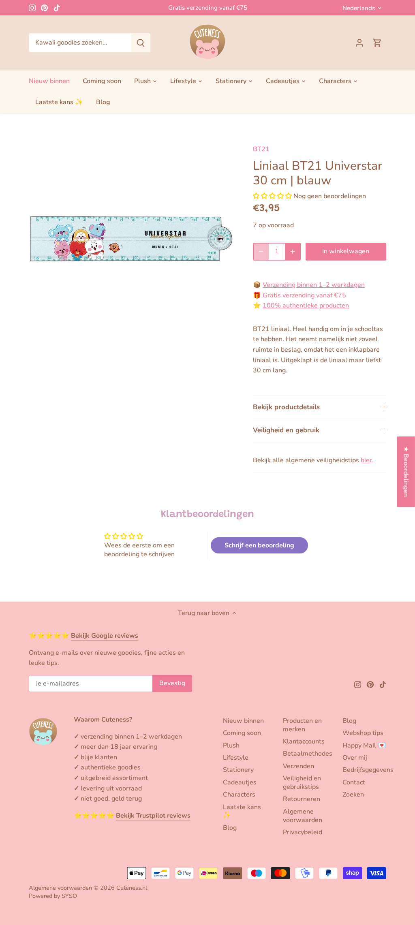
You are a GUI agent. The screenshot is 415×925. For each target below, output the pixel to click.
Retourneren (301, 799)
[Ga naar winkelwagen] (377, 43)
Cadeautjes (240, 782)
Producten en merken (302, 725)
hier (366, 460)
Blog (230, 827)
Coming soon (242, 732)
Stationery (238, 769)
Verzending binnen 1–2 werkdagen (314, 284)
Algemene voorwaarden (302, 816)
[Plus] (292, 251)
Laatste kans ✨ (242, 811)
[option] (131, 238)
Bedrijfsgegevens (368, 769)
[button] (272, 196)
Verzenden (298, 766)
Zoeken (353, 794)
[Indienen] (140, 43)
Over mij (354, 757)
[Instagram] (32, 7)
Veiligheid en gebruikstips (302, 782)
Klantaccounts (304, 741)
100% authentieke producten (306, 305)
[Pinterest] (44, 7)
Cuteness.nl (131, 888)
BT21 (261, 149)
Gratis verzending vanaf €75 (207, 8)
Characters (239, 794)
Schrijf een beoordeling (259, 545)
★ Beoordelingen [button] (406, 471)
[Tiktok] (56, 7)
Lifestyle (235, 757)
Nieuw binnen (243, 720)
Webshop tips (362, 732)
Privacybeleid (302, 832)
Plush (231, 745)
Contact (353, 782)
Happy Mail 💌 (364, 745)
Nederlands (358, 8)
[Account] (359, 43)
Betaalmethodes (307, 753)
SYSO (69, 896)
